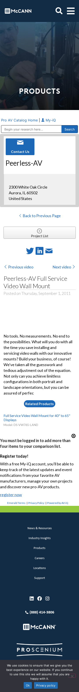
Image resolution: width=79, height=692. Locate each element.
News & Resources (39, 528)
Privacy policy (46, 685)
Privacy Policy (36, 503)
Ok (28, 685)
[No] (72, 676)
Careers (40, 558)
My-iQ (50, 120)
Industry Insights (40, 538)
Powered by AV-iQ (57, 503)
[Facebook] (39, 598)
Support (39, 578)
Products (39, 548)
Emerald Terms (16, 503)
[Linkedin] (31, 598)
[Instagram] (47, 598)
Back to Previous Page (41, 215)
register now (11, 494)
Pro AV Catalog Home (20, 120)
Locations (39, 568)
